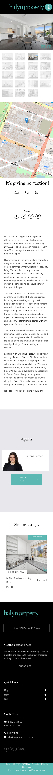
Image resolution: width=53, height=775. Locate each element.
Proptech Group (38, 770)
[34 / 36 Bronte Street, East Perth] (26, 32)
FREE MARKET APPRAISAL (26, 628)
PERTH (9, 587)
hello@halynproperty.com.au (20, 737)
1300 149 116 (13, 733)
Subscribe (25, 666)
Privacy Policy (14, 770)
